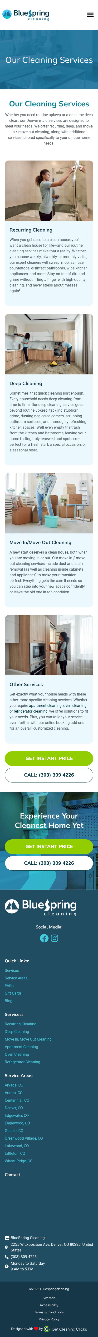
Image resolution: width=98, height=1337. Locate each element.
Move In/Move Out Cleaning (40, 542)
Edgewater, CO (17, 1115)
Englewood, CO (17, 1123)
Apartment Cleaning (21, 1047)
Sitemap (49, 1298)
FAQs (9, 985)
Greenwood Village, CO (24, 1138)
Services (12, 970)
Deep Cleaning (26, 383)
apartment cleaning (45, 705)
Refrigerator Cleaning (22, 1062)
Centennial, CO (17, 1100)
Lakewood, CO (17, 1146)
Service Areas (16, 978)
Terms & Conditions (49, 1312)
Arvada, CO (14, 1085)
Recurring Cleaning (31, 230)
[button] (90, 15)
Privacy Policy (49, 1319)
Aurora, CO (14, 1093)
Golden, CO (14, 1130)
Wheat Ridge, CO (19, 1161)
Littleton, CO (15, 1153)
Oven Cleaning (17, 1054)
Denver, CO (14, 1108)
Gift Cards (13, 993)
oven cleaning (75, 705)
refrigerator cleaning (31, 711)
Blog (8, 1001)
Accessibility (49, 1305)
